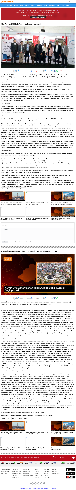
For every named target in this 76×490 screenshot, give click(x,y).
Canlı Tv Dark (15, 469)
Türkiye (25, 418)
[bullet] (22, 242)
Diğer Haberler (52, 5)
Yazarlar (46, 473)
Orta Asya (14, 418)
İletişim (26, 488)
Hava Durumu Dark (5, 469)
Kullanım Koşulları (47, 488)
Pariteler (33, 5)
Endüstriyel (22, 188)
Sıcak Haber (47, 477)
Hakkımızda (22, 488)
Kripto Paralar (71, 463)
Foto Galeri (46, 469)
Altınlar (21, 5)
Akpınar (3, 188)
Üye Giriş (54, 469)
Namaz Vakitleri (10, 463)
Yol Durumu (62, 463)
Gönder (5, 241)
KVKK (42, 488)
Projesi (20, 418)
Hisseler (27, 5)
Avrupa (3, 418)
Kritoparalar (39, 5)
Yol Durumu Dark (5, 471)
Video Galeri (47, 471)
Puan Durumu (38, 463)
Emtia (63, 5)
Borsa (45, 5)
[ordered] (20, 242)
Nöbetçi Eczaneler (16, 473)
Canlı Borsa (9, 5)
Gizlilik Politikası (32, 488)
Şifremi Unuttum (56, 473)
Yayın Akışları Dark (16, 471)
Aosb (8, 188)
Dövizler (16, 5)
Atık (12, 188)
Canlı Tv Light (4, 473)
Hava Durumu (28, 463)
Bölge (17, 188)
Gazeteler (20, 463)
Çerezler (38, 488)
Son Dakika (14, 475)
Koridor (8, 418)
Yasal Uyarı (54, 488)
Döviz (58, 5)
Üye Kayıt (54, 471)
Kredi (67, 5)
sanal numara (15, 477)
